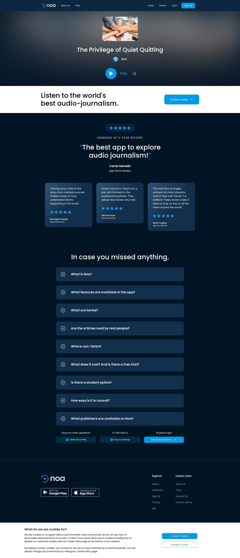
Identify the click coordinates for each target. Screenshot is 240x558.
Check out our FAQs (78, 439)
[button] (115, 274)
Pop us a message (122, 439)
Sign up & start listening (161, 439)
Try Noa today (179, 99)
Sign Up (188, 5)
